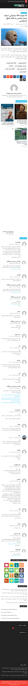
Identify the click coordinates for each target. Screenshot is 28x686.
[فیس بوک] (24, 76)
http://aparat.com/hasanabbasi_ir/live (9, 615)
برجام (10, 66)
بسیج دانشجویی (21, 63)
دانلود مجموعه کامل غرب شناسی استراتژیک (18, 602)
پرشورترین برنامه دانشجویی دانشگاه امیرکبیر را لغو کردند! (7, 123)
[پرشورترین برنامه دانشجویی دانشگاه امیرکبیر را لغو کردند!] (7, 113)
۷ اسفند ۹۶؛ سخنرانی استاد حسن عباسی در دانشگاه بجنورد (21, 143)
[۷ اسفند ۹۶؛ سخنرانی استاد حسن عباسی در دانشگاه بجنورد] (21, 134)
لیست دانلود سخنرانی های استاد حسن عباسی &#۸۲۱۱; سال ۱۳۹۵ (14, 592)
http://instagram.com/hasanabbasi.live (9, 609)
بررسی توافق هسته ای (20, 66)
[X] (21, 76)
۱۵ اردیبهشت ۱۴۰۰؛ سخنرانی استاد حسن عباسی (8, 232)
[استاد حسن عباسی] (19, 5)
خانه (25, 10)
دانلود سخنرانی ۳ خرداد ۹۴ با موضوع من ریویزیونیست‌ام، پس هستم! (14, 598)
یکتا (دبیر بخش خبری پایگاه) (20, 24)
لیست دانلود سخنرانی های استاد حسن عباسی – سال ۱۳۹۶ (16, 596)
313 (19, 435)
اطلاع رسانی (21, 10)
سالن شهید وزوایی (21, 69)
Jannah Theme (5, 681)
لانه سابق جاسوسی (11, 63)
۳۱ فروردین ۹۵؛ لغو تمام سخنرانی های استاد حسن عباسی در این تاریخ (22, 122)
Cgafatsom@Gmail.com (15, 555)
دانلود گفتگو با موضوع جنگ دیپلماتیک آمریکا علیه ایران (14, 1)
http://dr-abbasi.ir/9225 (15, 269)
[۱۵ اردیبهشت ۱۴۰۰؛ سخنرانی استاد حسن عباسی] (7, 179)
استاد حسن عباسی (9, 69)
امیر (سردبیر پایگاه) (15, 297)
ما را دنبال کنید (23, 632)
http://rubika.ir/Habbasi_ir (6, 612)
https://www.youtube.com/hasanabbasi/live (10, 618)
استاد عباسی (22, 71)
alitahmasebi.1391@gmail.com (14, 543)
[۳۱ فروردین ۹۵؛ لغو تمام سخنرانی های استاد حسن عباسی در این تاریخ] (21, 112)
